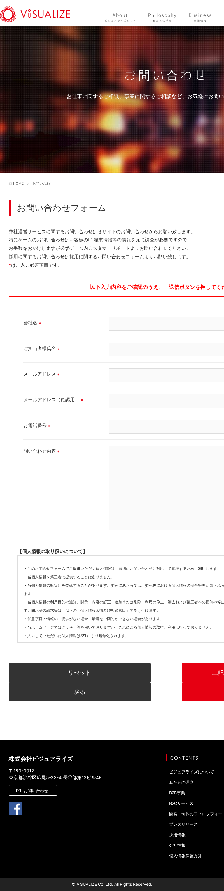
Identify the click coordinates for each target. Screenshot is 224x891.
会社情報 (177, 845)
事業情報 (200, 17)
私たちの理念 (162, 17)
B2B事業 (177, 792)
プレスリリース (183, 824)
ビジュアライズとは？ (120, 17)
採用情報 (177, 834)
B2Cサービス (181, 803)
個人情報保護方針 (185, 855)
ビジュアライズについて (191, 771)
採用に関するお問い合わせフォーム (106, 256)
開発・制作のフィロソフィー (195, 813)
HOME (18, 183)
